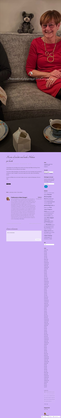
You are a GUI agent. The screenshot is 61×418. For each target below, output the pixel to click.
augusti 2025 (46, 268)
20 (44, 399)
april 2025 (45, 275)
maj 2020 (45, 367)
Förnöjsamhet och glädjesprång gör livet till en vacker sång (30, 78)
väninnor (50, 233)
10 (50, 395)
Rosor (45, 227)
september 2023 (46, 304)
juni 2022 (45, 328)
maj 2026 (45, 254)
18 (52, 397)
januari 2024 (46, 298)
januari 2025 (46, 279)
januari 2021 (46, 355)
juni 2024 (45, 290)
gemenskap (11, 192)
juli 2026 (45, 251)
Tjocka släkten (19, 192)
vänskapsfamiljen (47, 237)
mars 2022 (45, 333)
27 (44, 401)
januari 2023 (46, 317)
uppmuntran (50, 232)
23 (49, 399)
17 (50, 397)
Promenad (49, 222)
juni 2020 (45, 366)
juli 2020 (45, 364)
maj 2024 (45, 292)
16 (49, 397)
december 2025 (46, 262)
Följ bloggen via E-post (48, 177)
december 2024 (46, 281)
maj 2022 (45, 330)
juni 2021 (45, 347)
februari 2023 (46, 315)
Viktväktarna (45, 233)
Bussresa (46, 198)
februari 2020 (46, 372)
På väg (52, 222)
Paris (45, 222)
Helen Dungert (9, 163)
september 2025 (46, 267)
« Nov (45, 403)
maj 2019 (45, 386)
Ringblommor (53, 224)
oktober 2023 (46, 303)
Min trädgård (50, 217)
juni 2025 (45, 271)
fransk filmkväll (51, 200)
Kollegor (49, 214)
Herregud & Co (49, 211)
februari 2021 (46, 353)
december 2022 (46, 319)
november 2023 (46, 301)
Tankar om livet (47, 230)
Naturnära (45, 219)
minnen (45, 217)
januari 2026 (46, 260)
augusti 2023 (46, 306)
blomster (49, 194)
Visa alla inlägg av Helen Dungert (19, 218)
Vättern (51, 237)
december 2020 (46, 356)
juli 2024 (45, 289)
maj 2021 (45, 348)
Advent (45, 192)
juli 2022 (45, 326)
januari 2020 (46, 374)
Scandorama (52, 227)
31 (50, 401)
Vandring (53, 232)
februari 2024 (46, 297)
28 (46, 401)
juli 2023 (45, 308)
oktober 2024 (46, 284)
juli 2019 (45, 383)
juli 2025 (45, 270)
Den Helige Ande (46, 200)
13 (44, 397)
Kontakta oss (46, 166)
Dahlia (50, 198)
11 (52, 395)
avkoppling (53, 192)
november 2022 (46, 320)
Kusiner (15, 192)
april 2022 (45, 331)
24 (50, 399)
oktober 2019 (46, 378)
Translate (51, 173)
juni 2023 (45, 309)
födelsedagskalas (46, 203)
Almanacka (47, 192)
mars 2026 (45, 257)
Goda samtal (47, 207)
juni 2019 (45, 385)
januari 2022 (46, 336)
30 (49, 401)
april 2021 (45, 350)
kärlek (49, 215)
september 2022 (46, 323)
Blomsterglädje (47, 196)
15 (47, 397)
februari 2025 (46, 278)
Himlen (51, 211)
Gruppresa (49, 209)
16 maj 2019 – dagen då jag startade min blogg (48, 165)
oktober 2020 (46, 359)
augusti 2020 (46, 363)
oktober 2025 (46, 265)
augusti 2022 (46, 325)
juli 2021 (45, 345)
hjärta (53, 211)
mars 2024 (45, 295)
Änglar (51, 238)
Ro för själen (45, 226)
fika (48, 200)
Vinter (48, 233)
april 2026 (45, 256)
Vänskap (50, 235)
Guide (45, 211)
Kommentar (38, 239)
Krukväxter (46, 215)
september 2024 (46, 286)
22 (47, 399)
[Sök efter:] (49, 244)
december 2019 (46, 375)
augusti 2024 (46, 287)
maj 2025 (45, 273)
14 (46, 397)
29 (47, 401)
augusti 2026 (46, 249)
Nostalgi (48, 219)
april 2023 (45, 312)
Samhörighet (48, 227)
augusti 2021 (46, 344)
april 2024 (45, 293)
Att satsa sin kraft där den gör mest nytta (13, 223)
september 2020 (46, 361)
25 (52, 399)
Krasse (51, 214)
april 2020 (45, 369)
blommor (45, 194)
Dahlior (52, 198)
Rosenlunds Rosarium (51, 226)
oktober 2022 (46, 322)
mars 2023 (45, 314)
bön (48, 198)
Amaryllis (50, 192)
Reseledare (48, 224)
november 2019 (46, 377)
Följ (46, 186)
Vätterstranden (46, 238)
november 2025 (46, 264)
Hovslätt (47, 212)
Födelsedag (45, 201)
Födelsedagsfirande (51, 201)
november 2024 (46, 282)
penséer (47, 222)
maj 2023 (45, 311)
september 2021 (46, 342)
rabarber (45, 224)
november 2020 (46, 358)
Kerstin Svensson (46, 214)
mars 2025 (45, 276)
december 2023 (46, 300)
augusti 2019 (46, 382)
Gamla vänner (50, 203)
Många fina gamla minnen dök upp (35, 223)
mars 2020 (45, 371)
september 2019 (46, 380)
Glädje (52, 205)
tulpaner (47, 232)
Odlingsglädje (47, 221)
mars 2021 (45, 352)
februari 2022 (46, 334)
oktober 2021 (46, 341)
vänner (46, 235)
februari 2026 (46, 259)
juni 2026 (45, 253)
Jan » (47, 403)
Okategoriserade (16, 163)
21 (46, 399)
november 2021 (46, 339)
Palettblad (51, 221)
